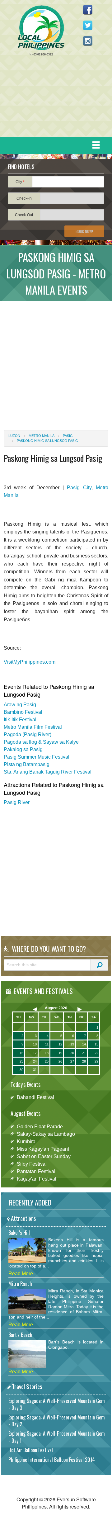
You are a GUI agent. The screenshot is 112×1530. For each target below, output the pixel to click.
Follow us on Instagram (87, 40)
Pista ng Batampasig (26, 764)
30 (21, 1070)
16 (21, 1053)
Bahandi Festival (35, 1097)
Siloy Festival (32, 1163)
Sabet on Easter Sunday (44, 1156)
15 (96, 1044)
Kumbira (26, 1141)
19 (60, 1053)
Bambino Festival (23, 712)
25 (47, 1061)
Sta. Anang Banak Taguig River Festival (47, 771)
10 (35, 1044)
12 (60, 1044)
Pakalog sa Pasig (23, 749)
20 (72, 1053)
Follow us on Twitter (87, 25)
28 (84, 1061)
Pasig (68, 436)
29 (96, 1061)
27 (72, 1061)
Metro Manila (41, 436)
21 (84, 1053)
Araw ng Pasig (20, 704)
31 (35, 1070)
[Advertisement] (53, 98)
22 (96, 1053)
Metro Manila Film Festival (33, 727)
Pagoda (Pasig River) (27, 734)
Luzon (14, 436)
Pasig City (79, 487)
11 (47, 1044)
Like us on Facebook (87, 9)
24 (35, 1061)
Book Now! (84, 231)
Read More (20, 1273)
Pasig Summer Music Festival (36, 757)
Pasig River (17, 802)
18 (47, 1053)
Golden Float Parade (40, 1126)
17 (35, 1053)
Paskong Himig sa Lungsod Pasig (47, 441)
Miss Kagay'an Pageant (43, 1148)
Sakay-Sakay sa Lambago (46, 1133)
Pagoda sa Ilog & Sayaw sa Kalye (41, 742)
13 (72, 1044)
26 (60, 1061)
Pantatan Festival (36, 1171)
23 (21, 1061)
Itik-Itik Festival (20, 719)
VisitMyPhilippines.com (29, 662)
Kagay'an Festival (36, 1178)
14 (84, 1044)
